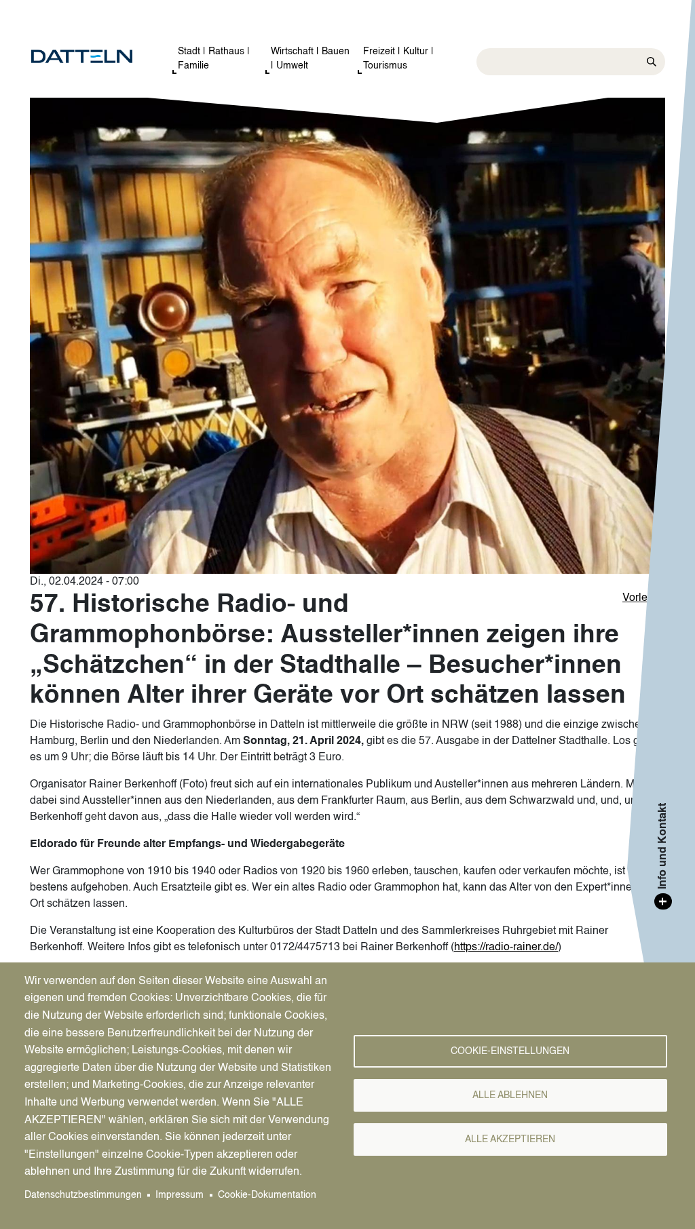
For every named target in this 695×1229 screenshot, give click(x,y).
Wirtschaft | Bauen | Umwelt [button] (310, 59)
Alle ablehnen (510, 1095)
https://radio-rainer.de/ (506, 947)
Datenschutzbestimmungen (83, 1195)
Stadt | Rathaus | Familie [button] (214, 59)
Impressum (179, 1195)
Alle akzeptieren (510, 1139)
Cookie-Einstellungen (510, 1051)
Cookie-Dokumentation (267, 1195)
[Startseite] (87, 57)
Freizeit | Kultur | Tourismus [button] (398, 59)
